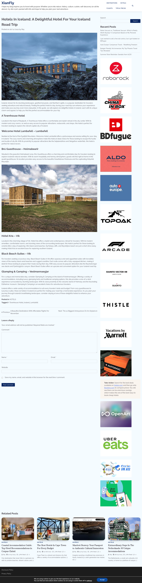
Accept (102, 580)
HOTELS (123, 3)
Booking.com (109, 388)
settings (89, 581)
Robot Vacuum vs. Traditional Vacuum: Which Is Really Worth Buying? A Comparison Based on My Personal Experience (118, 33)
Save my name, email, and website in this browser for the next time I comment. (35, 377)
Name (4, 357)
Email (53, 357)
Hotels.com (118, 385)
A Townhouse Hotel (15, 303)
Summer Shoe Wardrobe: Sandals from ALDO (116, 54)
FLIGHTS (110, 8)
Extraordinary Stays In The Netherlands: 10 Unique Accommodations (121, 548)
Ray (23, 29)
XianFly (8, 3)
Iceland (27, 303)
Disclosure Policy (7, 570)
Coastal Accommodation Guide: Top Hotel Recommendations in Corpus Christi (17, 548)
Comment (6, 330)
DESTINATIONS (112, 3)
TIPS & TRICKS (121, 8)
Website (5, 367)
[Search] (132, 5)
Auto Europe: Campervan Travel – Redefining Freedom (118, 45)
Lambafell (34, 303)
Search (103, 18)
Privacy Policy (6, 573)
